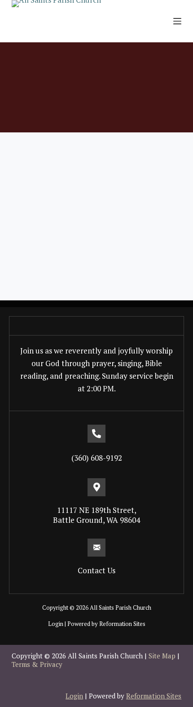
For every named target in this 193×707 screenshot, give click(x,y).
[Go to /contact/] (96, 561)
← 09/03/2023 (32, 265)
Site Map (162, 655)
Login (55, 624)
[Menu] (177, 21)
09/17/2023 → (160, 284)
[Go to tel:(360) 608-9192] (96, 449)
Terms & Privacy (37, 664)
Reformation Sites (122, 624)
